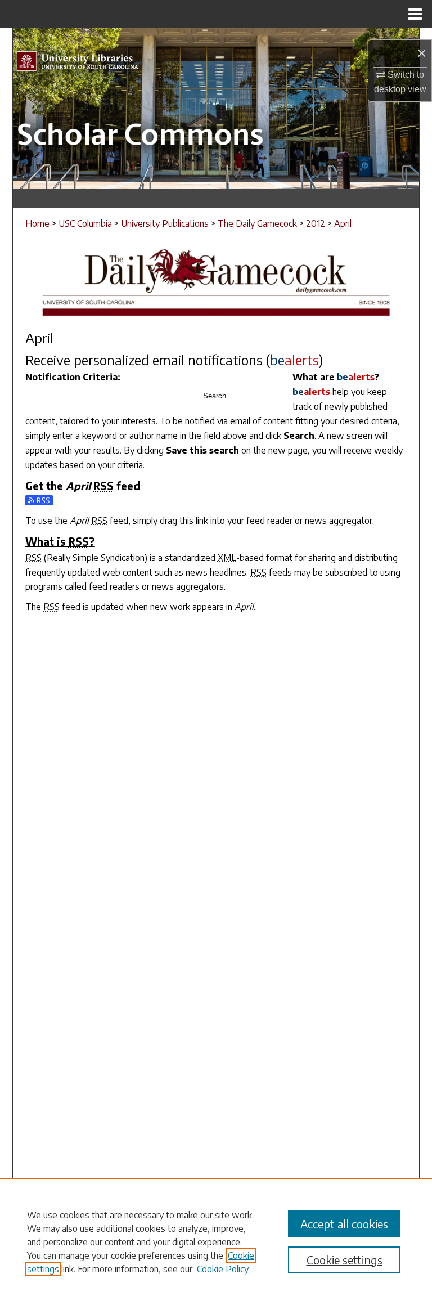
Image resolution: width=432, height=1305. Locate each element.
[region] (216, 1241)
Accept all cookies (344, 1224)
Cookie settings (344, 1260)
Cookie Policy (223, 1269)
